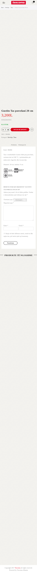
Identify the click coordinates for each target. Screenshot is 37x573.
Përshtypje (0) (22, 145)
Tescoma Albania (22, 570)
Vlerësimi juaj (9, 199)
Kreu (2, 7)
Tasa (12, 7)
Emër (6, 225)
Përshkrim (14, 145)
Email (21, 225)
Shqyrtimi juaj (9, 203)
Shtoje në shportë (20, 129)
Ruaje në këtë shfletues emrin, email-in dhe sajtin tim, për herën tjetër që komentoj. (18, 235)
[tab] (14, 145)
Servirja (7, 7)
